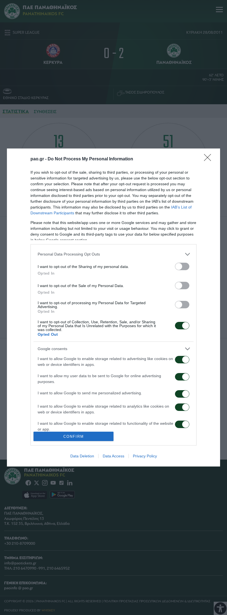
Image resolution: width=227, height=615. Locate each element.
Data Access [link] (113, 456)
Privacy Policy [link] (145, 456)
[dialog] (113, 307)
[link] (209, 159)
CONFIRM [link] (73, 436)
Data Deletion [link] (82, 456)
